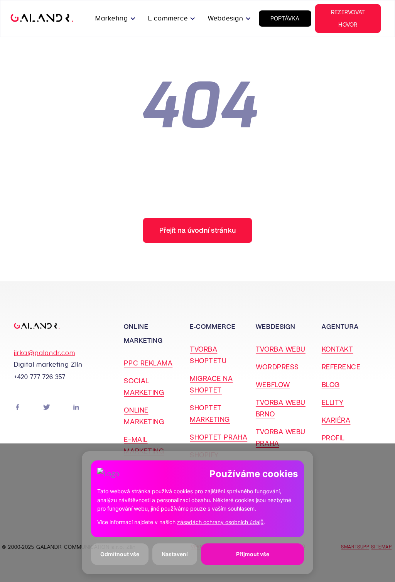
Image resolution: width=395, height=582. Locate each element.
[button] (117, 18)
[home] (41, 18)
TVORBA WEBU (281, 349)
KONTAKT (337, 349)
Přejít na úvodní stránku (197, 230)
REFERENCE (341, 367)
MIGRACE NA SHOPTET (211, 384)
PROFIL (333, 438)
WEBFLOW (273, 385)
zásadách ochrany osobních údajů (220, 522)
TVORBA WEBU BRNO (281, 408)
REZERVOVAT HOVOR (348, 18)
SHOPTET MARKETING (210, 413)
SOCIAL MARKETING (144, 386)
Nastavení (175, 554)
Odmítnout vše (119, 554)
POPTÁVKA (285, 18)
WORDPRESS (277, 367)
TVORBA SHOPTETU (208, 355)
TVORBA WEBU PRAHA (281, 437)
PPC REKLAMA (148, 363)
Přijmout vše (252, 554)
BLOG (331, 385)
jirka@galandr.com (44, 353)
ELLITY (333, 402)
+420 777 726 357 (40, 377)
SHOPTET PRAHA (218, 437)
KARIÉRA (336, 420)
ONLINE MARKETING (144, 416)
